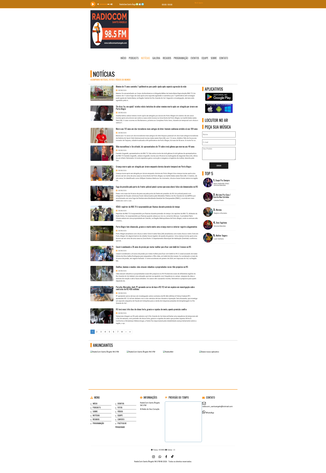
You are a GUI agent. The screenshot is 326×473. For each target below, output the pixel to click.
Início (123, 58)
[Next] (126, 332)
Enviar (218, 165)
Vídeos (120, 411)
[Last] (130, 332)
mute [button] (98, 4)
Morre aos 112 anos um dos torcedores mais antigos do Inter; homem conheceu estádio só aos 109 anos (157, 129)
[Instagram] (153, 456)
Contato (223, 58)
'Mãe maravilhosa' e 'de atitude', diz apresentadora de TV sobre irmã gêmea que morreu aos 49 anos (155, 147)
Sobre (214, 58)
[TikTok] (172, 456)
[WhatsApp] (159, 456)
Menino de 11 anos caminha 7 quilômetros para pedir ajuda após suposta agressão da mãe (151, 87)
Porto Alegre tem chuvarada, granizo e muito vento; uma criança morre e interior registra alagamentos (156, 227)
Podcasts (134, 58)
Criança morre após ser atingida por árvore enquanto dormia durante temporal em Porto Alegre (153, 167)
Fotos (120, 407)
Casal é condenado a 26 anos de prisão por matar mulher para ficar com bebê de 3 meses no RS (153, 247)
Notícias (145, 58)
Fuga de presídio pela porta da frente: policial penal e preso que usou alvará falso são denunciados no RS (157, 187)
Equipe (205, 58)
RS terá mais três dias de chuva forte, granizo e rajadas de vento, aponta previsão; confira (151, 309)
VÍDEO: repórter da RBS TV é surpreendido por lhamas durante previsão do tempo (148, 207)
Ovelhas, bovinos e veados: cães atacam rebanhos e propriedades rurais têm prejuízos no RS (152, 267)
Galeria (156, 58)
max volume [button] (111, 4)
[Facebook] (166, 456)
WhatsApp (210, 413)
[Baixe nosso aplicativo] (216, 363)
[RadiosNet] (180, 363)
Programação (181, 58)
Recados (167, 58)
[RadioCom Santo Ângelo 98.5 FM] (108, 363)
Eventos (195, 58)
